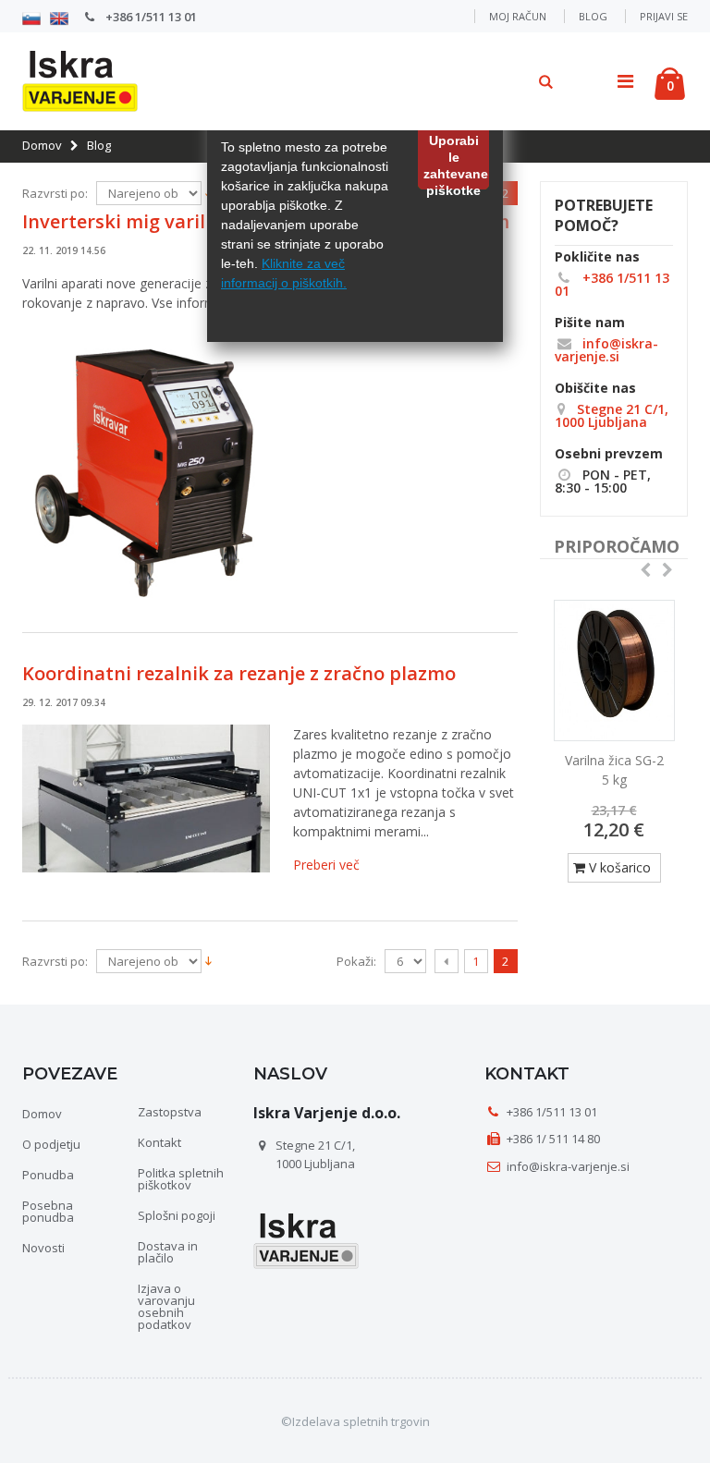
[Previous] (447, 961)
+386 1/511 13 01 (150, 16)
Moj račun (517, 16)
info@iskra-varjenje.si (606, 350)
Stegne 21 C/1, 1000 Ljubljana (611, 415)
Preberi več (326, 864)
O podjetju (51, 1144)
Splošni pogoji (176, 1215)
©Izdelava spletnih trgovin (355, 1421)
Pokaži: (356, 962)
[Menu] (625, 80)
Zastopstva (170, 1111)
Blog (593, 16)
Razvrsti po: (55, 194)
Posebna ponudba (48, 1211)
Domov (42, 145)
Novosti (43, 1247)
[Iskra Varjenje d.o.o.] (73, 78)
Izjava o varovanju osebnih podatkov (166, 1306)
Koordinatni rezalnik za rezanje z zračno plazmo (239, 673)
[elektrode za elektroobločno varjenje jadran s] (614, 671)
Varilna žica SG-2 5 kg (614, 769)
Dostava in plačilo (168, 1251)
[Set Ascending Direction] (208, 959)
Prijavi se (664, 16)
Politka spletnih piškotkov (181, 1178)
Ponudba (48, 1174)
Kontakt (159, 1142)
